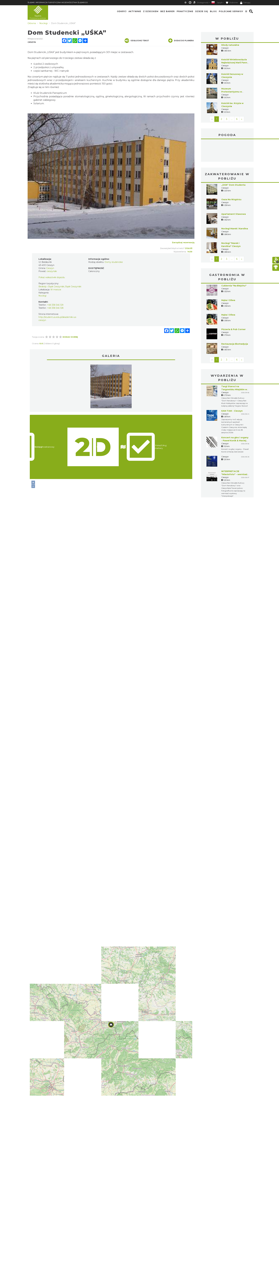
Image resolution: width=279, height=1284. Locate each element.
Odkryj (121, 11)
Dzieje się (201, 11)
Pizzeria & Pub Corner (233, 329)
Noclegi (42, 295)
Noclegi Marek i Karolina (234, 228)
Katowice (227, 151)
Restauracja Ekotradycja (234, 344)
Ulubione (233, 2)
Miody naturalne (230, 45)
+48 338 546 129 (55, 305)
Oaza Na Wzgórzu (231, 199)
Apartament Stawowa (233, 214)
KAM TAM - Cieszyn (232, 411)
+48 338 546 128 (55, 308)
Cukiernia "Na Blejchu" (233, 285)
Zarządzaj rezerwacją (183, 242)
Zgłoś (188, 248)
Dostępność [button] (202, 2)
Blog (213, 11)
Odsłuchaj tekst (139, 40)
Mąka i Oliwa (228, 300)
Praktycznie (185, 11)
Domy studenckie (114, 262)
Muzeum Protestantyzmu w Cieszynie (231, 91)
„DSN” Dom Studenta (233, 185)
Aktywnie (134, 11)
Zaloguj (246, 2)
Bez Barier (167, 11)
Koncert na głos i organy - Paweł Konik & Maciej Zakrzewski (234, 440)
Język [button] (219, 2)
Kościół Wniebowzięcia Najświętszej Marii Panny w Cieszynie (234, 62)
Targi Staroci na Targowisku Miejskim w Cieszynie (234, 389)
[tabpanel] (111, 387)
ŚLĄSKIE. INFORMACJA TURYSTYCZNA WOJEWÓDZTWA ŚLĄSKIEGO (58, 2)
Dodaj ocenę (70, 337)
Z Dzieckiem (150, 11)
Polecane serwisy (231, 11)
